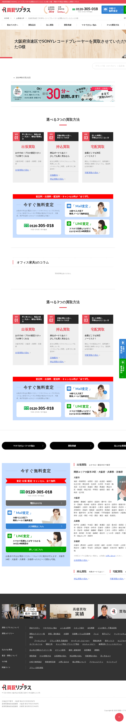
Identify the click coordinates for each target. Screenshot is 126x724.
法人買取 (50, 25)
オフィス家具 (60, 650)
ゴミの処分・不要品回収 (107, 628)
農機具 (97, 650)
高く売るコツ (105, 656)
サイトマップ (112, 662)
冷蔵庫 (66, 634)
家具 (31, 637)
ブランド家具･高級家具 (59, 641)
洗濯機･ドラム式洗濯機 (81, 634)
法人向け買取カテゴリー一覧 (40, 650)
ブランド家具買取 (36, 668)
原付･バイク (109, 641)
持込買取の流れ (57, 179)
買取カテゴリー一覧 (37, 634)
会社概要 (90, 628)
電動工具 (49, 644)
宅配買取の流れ (91, 172)
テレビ (96, 634)
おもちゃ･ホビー (88, 644)
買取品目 (32, 25)
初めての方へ (12, 25)
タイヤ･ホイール (35, 644)
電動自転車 (97, 641)
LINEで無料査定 (35, 662)
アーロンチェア (40, 641)
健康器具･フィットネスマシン (110, 644)
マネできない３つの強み (24, 445)
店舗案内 (54, 175)
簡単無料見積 (50, 662)
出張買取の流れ (22, 170)
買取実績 (67, 25)
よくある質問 (65, 628)
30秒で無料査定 (113, 9)
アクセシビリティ (96, 662)
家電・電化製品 (54, 634)
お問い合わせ (110, 556)
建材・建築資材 (75, 650)
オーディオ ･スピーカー (80, 641)
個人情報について (79, 662)
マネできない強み (89, 25)
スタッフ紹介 (79, 628)
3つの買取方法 (113, 25)
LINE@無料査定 (122, 369)
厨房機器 (87, 650)
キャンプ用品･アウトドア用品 (67, 644)
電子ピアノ (106, 634)
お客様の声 (20, 18)
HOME (6, 18)
